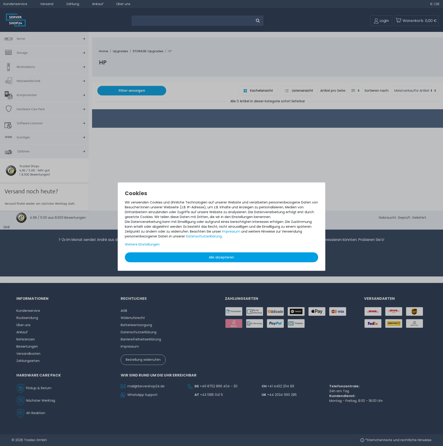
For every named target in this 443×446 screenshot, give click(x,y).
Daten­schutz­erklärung (204, 236)
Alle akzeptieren (221, 257)
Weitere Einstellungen (142, 244)
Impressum (231, 231)
